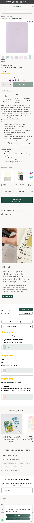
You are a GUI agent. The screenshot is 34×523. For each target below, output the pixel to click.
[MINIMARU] (17, 6)
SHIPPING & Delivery (10, 210)
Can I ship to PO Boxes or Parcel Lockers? (15, 463)
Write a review (25, 309)
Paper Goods (9, 16)
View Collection (7, 296)
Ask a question (25, 313)
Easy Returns (8, 214)
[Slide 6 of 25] (25, 57)
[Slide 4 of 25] (16, 57)
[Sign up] (30, 490)
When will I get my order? (10, 459)
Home (3, 16)
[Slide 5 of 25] (21, 57)
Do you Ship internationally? (11, 471)
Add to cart (8, 191)
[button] (5, 74)
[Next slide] (31, 428)
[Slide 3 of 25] (12, 57)
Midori (3, 61)
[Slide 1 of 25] (3, 57)
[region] (17, 182)
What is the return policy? (10, 455)
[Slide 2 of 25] (7, 57)
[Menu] (2, 7)
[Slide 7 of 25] (30, 57)
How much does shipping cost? (11, 467)
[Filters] (3, 326)
